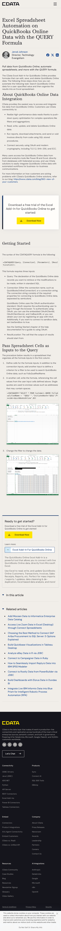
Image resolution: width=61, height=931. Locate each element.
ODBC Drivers (8, 772)
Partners (35, 845)
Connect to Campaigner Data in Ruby (28, 658)
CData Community (10, 870)
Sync (34, 772)
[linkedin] (4, 745)
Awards (35, 836)
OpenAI (35, 892)
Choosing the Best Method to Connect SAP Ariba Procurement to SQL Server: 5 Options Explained (31, 636)
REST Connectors (9, 794)
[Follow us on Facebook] (47, 55)
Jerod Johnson (20, 51)
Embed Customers (10, 836)
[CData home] (13, 4)
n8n (33, 887)
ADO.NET (6, 780)
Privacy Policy (31, 907)
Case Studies (7, 874)
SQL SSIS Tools (38, 780)
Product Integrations (11, 827)
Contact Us (36, 854)
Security (49, 907)
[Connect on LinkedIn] (57, 55)
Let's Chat (10, 753)
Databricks (36, 874)
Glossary (6, 892)
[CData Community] (20, 745)
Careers (35, 849)
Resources (6, 883)
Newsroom (36, 832)
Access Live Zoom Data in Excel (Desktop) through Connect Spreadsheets (30, 626)
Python (5, 785)
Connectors (7, 823)
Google (35, 878)
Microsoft (36, 883)
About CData (37, 823)
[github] (15, 745)
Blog (4, 878)
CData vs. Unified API (11, 845)
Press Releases (38, 827)
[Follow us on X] (52, 55)
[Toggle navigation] (54, 4)
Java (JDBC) (7, 776)
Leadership (36, 840)
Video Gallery (8, 896)
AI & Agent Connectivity (12, 832)
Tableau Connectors (10, 807)
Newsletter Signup (10, 887)
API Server (6, 789)
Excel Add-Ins (8, 798)
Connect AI (36, 776)
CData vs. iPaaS (8, 840)
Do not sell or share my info (30, 927)
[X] (10, 745)
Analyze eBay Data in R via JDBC (25, 653)
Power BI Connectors (11, 802)
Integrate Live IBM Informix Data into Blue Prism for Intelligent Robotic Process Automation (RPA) (30, 692)
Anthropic (36, 870)
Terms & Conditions (9, 907)
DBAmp (35, 785)
